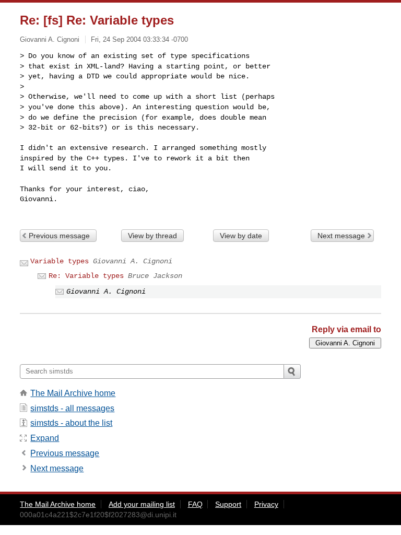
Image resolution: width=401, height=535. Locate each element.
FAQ (195, 504)
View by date (241, 235)
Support (228, 504)
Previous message (59, 235)
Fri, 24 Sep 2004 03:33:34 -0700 (139, 39)
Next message (341, 235)
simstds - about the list (71, 422)
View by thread (152, 235)
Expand (44, 438)
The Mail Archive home (72, 393)
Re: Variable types (86, 276)
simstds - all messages (72, 408)
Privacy (266, 504)
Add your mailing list (142, 504)
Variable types (59, 261)
